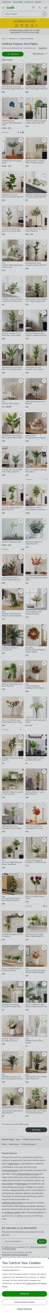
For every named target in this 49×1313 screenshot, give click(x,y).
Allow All (24, 1293)
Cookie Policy (31, 1283)
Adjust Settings (24, 1309)
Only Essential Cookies (24, 1302)
